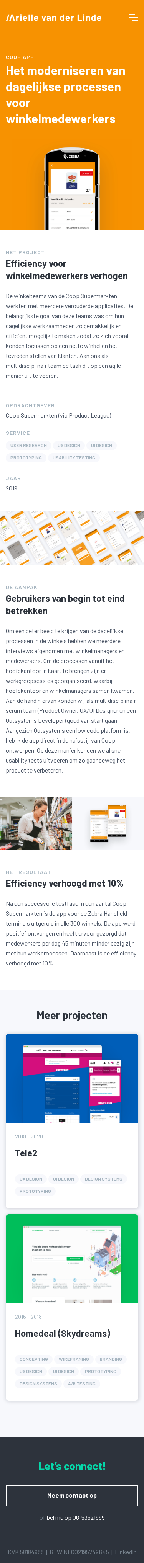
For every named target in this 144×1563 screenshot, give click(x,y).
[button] (133, 17)
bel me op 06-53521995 (76, 1517)
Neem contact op (72, 1495)
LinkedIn (126, 1551)
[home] (53, 17)
